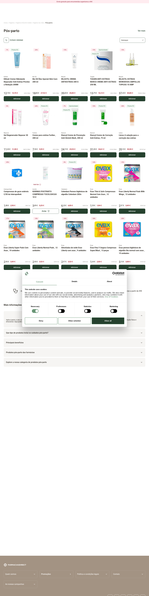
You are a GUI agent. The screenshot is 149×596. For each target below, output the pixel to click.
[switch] (61, 311)
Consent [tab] (39, 282)
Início (6, 23)
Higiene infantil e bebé (23, 23)
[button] (56, 574)
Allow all (108, 321)
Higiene (11, 23)
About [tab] (109, 281)
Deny (41, 321)
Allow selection (74, 321)
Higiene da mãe (38, 23)
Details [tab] (74, 281)
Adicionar (16, 99)
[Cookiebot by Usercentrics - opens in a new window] (114, 273)
